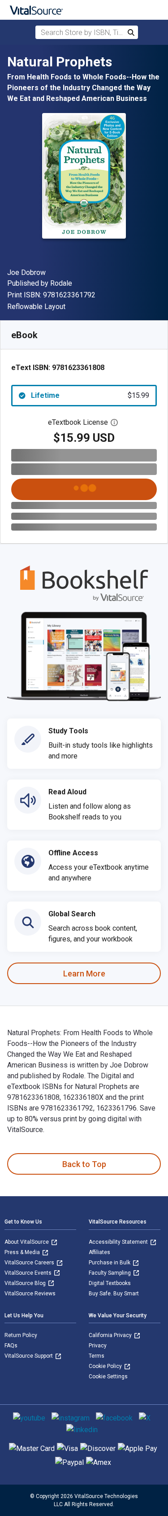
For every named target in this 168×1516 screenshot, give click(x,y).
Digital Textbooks (110, 1283)
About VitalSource (27, 1242)
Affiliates (99, 1252)
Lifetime (90, 395)
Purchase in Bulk (110, 1262)
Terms (96, 1356)
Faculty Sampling (110, 1273)
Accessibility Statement (119, 1242)
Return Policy (20, 1335)
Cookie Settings (108, 1376)
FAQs (10, 1345)
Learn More (84, 973)
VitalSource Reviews (30, 1293)
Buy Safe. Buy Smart (114, 1293)
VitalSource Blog (25, 1283)
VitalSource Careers (30, 1262)
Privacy (98, 1345)
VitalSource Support (29, 1356)
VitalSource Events (28, 1273)
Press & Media (22, 1252)
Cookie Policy (106, 1366)
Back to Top (84, 1164)
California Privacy (111, 1335)
